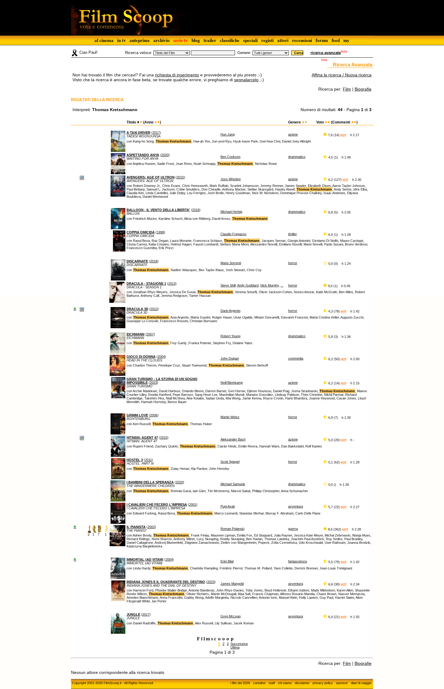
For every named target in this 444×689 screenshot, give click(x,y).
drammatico (296, 157)
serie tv (180, 40)
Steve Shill (228, 285)
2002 (151, 527)
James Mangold (232, 583)
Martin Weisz (230, 417)
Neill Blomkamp (231, 382)
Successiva (239, 644)
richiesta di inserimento (177, 74)
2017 (156, 132)
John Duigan (229, 358)
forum (322, 40)
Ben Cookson (230, 157)
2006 (153, 415)
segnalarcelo (246, 79)
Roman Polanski (232, 528)
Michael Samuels (232, 484)
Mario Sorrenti (230, 263)
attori (282, 40)
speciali (250, 40)
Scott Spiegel (230, 461)
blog (195, 40)
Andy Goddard (248, 285)
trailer (210, 40)
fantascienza (297, 561)
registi (267, 40)
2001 (192, 504)
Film (347, 89)
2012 (154, 309)
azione (293, 134)
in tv (121, 40)
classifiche (230, 40)
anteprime (140, 40)
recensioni (302, 40)
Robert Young (230, 336)
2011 (148, 460)
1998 (160, 232)
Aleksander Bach (233, 439)
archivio (161, 40)
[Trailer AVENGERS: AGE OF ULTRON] (81, 177)
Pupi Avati (227, 506)
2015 (180, 177)
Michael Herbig (231, 211)
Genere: (244, 52)
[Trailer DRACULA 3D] (81, 309)
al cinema (104, 40)
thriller (292, 234)
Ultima (235, 647)
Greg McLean (230, 616)
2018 (195, 210)
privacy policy (323, 683)
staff (272, 683)
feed (336, 40)
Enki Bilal (226, 561)
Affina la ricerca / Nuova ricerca (342, 74)
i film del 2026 (240, 683)
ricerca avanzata (325, 52)
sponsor (342, 683)
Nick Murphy (269, 285)
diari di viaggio (361, 683)
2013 (171, 283)
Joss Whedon (230, 179)
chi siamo (285, 683)
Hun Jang (227, 134)
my (346, 40)
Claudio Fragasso (233, 234)
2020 (165, 155)
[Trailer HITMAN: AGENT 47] (81, 438)
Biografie (363, 89)
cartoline (259, 683)
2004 (161, 356)
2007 (150, 334)
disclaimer (302, 683)
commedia (295, 358)
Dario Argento (230, 310)
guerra (293, 528)
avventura (295, 506)
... (282, 285)
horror (292, 263)
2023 (153, 382)
